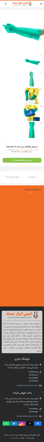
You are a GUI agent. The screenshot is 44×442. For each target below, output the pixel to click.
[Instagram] (22, 423)
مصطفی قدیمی (14, 438)
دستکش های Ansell (14, 150)
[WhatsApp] (6, 423)
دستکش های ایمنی (27, 150)
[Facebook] (37, 423)
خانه (36, 150)
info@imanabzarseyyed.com (27, 385)
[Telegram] (14, 423)
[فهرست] (41, 3)
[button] (5, 4)
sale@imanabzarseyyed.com (27, 416)
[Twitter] (30, 423)
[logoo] (22, 4)
